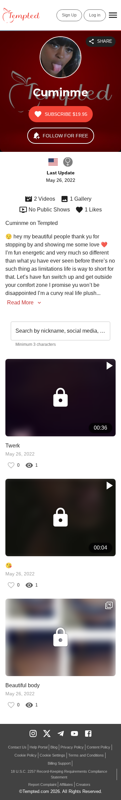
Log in (94, 15)
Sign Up (69, 15)
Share (104, 41)
